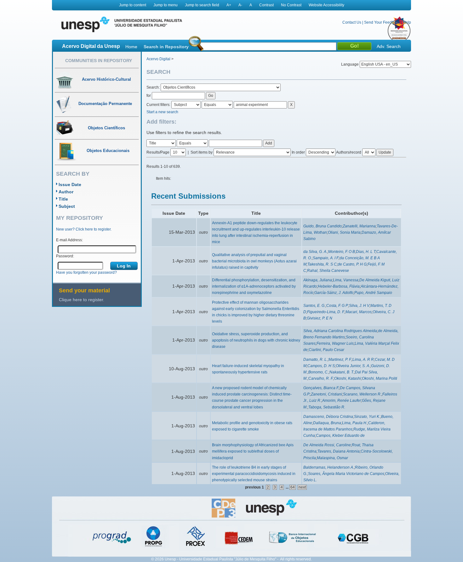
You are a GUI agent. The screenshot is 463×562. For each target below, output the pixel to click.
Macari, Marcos (359, 312)
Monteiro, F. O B (341, 251)
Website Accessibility (326, 5)
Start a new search (162, 112)
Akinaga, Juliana (317, 280)
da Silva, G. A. (315, 251)
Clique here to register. (81, 299)
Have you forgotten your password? (86, 272)
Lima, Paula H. (354, 423)
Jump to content (132, 5)
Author (66, 191)
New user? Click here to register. (83, 229)
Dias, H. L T (365, 251)
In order (298, 152)
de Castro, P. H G (352, 264)
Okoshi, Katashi (347, 378)
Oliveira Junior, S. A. (353, 366)
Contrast (266, 5)
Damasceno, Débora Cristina (328, 416)
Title (63, 199)
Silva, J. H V (359, 305)
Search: (153, 87)
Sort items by (202, 152)
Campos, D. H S (321, 366)
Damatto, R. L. (315, 359)
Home (131, 46)
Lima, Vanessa (345, 280)
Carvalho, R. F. (320, 378)
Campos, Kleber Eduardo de (340, 435)
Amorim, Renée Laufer (341, 400)
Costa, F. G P (337, 305)
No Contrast (291, 5)
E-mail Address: (69, 240)
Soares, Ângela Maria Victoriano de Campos (346, 473)
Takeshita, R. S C (322, 264)
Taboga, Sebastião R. (326, 407)
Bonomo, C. (318, 372)
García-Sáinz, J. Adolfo (333, 292)
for (148, 95)
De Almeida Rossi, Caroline (327, 445)
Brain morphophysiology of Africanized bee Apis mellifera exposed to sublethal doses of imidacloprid (253, 451)
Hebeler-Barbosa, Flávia (339, 286)
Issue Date (70, 184)
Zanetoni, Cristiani (326, 394)
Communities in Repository (98, 60)
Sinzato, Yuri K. (367, 416)
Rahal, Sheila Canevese (328, 270)
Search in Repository (166, 46)
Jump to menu (165, 5)
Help (407, 22)
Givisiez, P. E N (319, 318)
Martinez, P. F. (340, 359)
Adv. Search (389, 46)
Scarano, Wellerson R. (362, 394)
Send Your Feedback (382, 22)
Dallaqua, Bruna (327, 423)
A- (240, 5)
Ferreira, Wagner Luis (335, 343)
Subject (67, 206)
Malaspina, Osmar (332, 458)
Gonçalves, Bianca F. (321, 388)
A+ (228, 5)
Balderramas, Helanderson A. (328, 467)
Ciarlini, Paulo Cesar (326, 350)
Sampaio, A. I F (326, 258)
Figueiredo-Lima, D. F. (326, 312)
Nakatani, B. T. (341, 372)
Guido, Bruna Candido (322, 226)
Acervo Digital (158, 59)
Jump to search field (202, 5)
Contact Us (351, 22)
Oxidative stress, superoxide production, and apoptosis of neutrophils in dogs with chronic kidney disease (256, 340)
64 (292, 487)
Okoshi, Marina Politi (379, 378)
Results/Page (157, 152)
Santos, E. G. (314, 305)
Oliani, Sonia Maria (344, 232)
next (302, 487)
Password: (65, 256)
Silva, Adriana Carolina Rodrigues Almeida (340, 331)
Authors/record (348, 152)
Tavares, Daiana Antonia (338, 451)
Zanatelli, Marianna (359, 226)
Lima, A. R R (363, 359)
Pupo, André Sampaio (373, 292)
